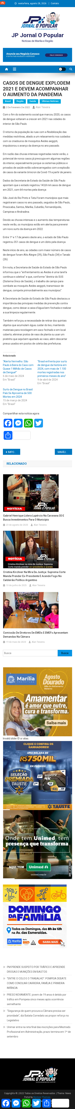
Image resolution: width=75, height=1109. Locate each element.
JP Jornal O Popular (37, 35)
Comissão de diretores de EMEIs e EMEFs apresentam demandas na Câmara (35, 634)
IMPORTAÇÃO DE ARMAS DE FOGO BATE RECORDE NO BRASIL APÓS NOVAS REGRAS (14, 452)
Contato (55, 3)
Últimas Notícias (50, 101)
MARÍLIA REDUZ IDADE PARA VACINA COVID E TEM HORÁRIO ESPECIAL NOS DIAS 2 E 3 (65, 452)
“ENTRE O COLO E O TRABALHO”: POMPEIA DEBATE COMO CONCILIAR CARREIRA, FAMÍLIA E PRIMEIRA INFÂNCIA (36, 983)
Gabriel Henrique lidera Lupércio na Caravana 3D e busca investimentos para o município (33, 517)
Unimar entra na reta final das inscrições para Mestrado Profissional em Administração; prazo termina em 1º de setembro (39, 1032)
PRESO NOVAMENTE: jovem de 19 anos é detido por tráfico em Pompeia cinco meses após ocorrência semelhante (36, 999)
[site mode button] (62, 69)
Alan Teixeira (43, 107)
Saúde (32, 101)
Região (20, 101)
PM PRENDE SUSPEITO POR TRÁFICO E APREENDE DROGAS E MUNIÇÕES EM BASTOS (36, 969)
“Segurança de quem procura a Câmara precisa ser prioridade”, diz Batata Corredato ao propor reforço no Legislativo (38, 1015)
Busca (64, 653)
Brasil (8, 101)
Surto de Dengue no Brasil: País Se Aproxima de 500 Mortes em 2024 (18, 393)
